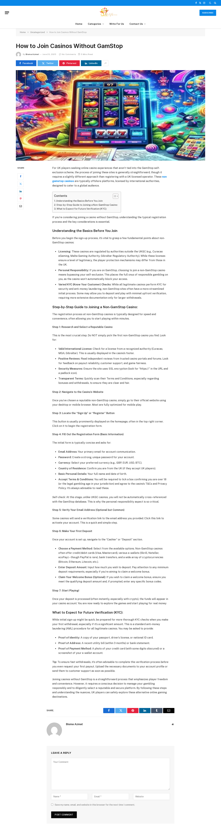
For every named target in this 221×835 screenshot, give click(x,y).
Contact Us (136, 23)
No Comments (69, 54)
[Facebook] (20, 176)
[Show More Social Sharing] (105, 63)
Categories (94, 23)
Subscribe (207, 13)
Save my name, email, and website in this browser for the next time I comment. (95, 804)
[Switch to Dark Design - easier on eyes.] (210, 3)
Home (78, 23)
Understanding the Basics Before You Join (79, 200)
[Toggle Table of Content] (114, 196)
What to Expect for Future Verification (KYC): (82, 208)
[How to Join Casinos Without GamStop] (110, 115)
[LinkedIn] (20, 191)
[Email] (20, 206)
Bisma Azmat (32, 54)
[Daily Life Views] (110, 13)
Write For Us (116, 23)
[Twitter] (20, 184)
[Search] (214, 3)
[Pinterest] (20, 199)
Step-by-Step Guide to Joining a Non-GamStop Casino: (87, 204)
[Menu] (7, 12)
